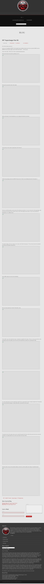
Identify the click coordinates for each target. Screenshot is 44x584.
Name (3, 511)
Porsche (9, 498)
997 (4, 498)
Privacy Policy (5, 541)
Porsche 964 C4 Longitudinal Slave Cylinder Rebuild (11, 574)
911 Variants (18, 43)
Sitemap (4, 543)
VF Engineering (20, 498)
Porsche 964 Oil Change (6, 578)
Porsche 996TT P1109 (6, 576)
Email (3, 514)
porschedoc (12, 43)
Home (12, 535)
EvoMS (6, 498)
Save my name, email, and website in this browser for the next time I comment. (34, 513)
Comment (27, 504)
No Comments (25, 43)
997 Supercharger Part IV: (9, 504)
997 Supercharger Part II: (9, 503)
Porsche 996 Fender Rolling (7, 577)
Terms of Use (5, 539)
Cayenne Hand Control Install (7, 575)
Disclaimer (5, 537)
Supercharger (14, 498)
